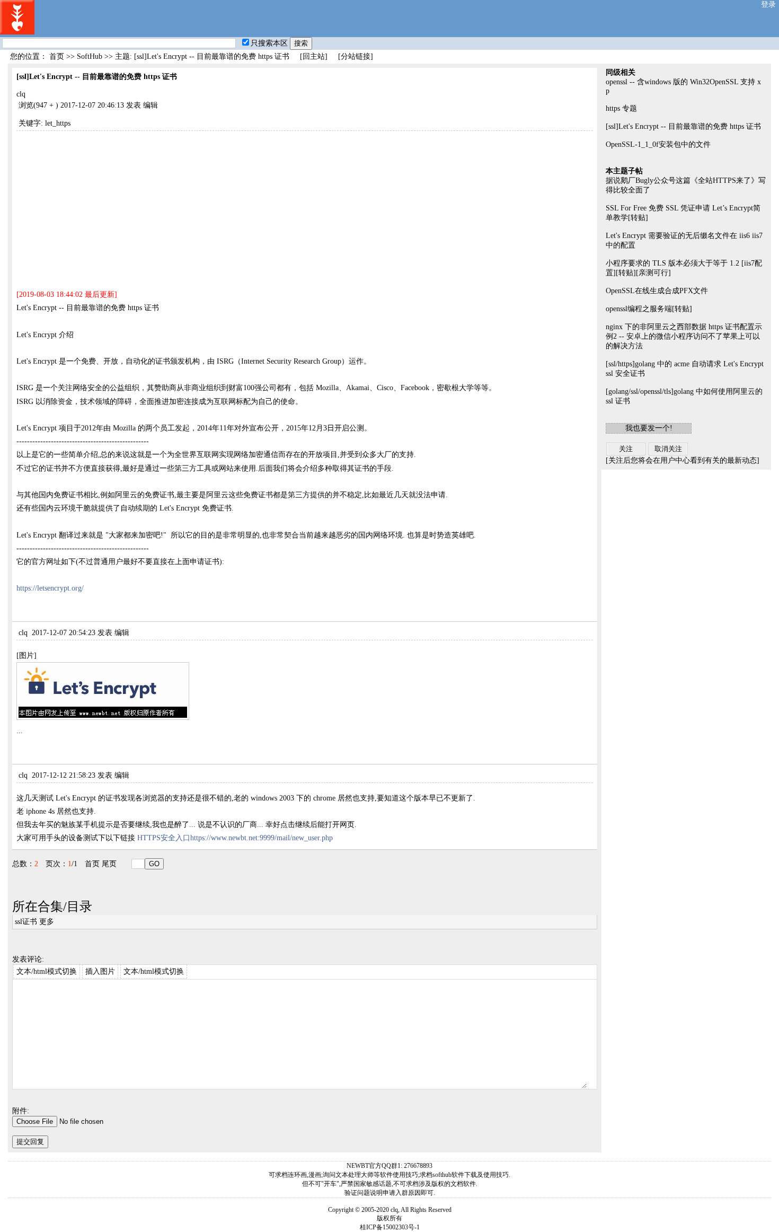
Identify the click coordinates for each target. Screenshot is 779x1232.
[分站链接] (355, 56)
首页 (56, 56)
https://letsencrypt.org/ (50, 588)
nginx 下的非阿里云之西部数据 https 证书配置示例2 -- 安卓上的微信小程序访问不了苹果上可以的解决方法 (684, 336)
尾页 (109, 864)
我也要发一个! (648, 428)
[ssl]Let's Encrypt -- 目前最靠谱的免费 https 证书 (683, 126)
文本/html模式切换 (46, 971)
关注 (626, 449)
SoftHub (89, 56)
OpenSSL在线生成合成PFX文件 (657, 291)
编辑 (150, 105)
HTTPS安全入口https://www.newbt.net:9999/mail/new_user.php (235, 838)
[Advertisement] (305, 205)
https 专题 (621, 108)
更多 (46, 922)
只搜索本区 (269, 43)
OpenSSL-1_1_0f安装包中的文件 (658, 144)
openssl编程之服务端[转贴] (649, 309)
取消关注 (668, 449)
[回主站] (313, 56)
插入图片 (100, 971)
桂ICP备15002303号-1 (390, 1227)
